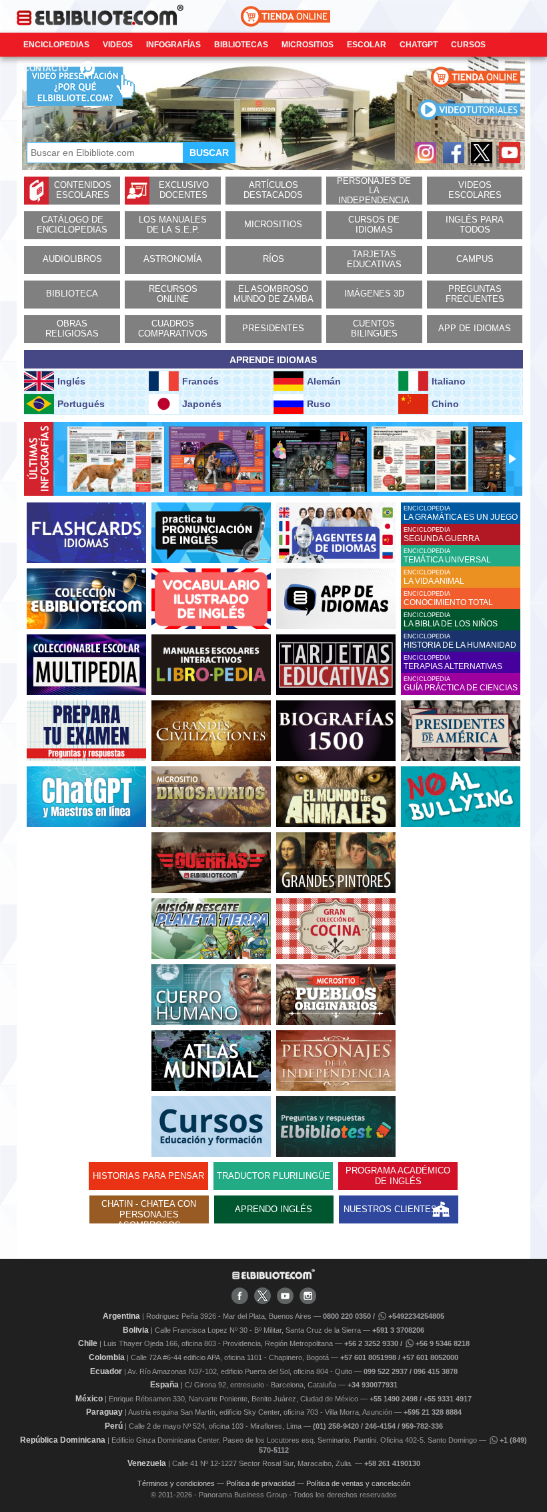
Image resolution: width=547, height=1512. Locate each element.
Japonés (201, 403)
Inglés (71, 381)
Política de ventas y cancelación (358, 1483)
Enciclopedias (56, 44)
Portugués (81, 403)
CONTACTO (45, 68)
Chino (445, 403)
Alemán (324, 381)
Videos (118, 44)
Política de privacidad (260, 1483)
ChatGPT (419, 44)
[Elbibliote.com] (273, 1277)
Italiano (449, 381)
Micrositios (308, 44)
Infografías (173, 44)
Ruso (319, 403)
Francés (200, 381)
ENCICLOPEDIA (461, 513)
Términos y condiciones (176, 1483)
